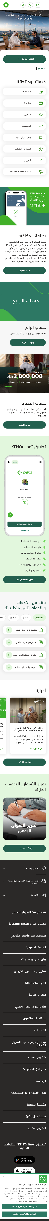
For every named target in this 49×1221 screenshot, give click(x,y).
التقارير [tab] (13, 618)
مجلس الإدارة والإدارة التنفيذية (27, 923)
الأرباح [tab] (26, 618)
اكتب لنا (35, 895)
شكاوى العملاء (37, 1057)
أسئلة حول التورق (35, 1116)
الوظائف (41, 1081)
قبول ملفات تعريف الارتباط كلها (24, 1206)
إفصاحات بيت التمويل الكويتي (28, 935)
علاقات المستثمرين (34, 1018)
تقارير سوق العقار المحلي (30, 1006)
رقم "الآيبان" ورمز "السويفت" (28, 1092)
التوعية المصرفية (36, 947)
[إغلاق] (3, 1176)
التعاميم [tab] (39, 618)
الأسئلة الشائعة (36, 1104)
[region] (24, 1196)
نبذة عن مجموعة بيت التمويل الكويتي (29, 1044)
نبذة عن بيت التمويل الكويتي (29, 911)
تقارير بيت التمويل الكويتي (30, 971)
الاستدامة (40, 1030)
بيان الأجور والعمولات (33, 959)
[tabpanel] (24, 648)
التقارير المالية (37, 994)
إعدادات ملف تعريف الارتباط (24, 1214)
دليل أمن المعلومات (34, 1069)
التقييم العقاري (36, 1128)
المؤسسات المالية (35, 982)
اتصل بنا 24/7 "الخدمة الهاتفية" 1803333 (23, 882)
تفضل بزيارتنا (32, 868)
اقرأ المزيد (38, 748)
